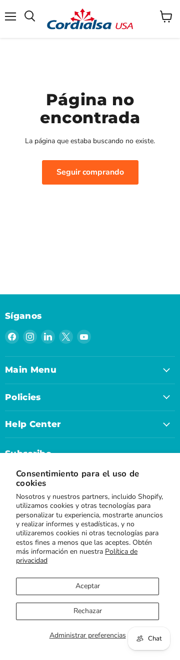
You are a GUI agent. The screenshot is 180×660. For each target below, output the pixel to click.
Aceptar (88, 586)
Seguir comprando (90, 172)
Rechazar (88, 611)
